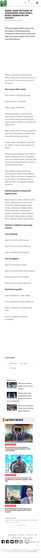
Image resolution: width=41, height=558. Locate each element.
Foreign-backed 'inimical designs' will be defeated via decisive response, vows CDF (18, 479)
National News (11, 444)
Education (21, 535)
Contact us (30, 535)
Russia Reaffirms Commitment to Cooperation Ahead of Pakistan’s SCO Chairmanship (18, 448)
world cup (13, 368)
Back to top (21, 525)
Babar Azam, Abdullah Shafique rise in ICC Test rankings (25, 386)
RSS (36, 535)
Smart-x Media (32, 551)
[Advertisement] (20, 58)
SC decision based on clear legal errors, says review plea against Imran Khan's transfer (18, 510)
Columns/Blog (12, 535)
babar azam (13, 363)
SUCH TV (16, 550)
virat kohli (23, 363)
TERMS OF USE (16, 538)
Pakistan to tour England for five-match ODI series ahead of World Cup (25, 408)
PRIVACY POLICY (28, 538)
